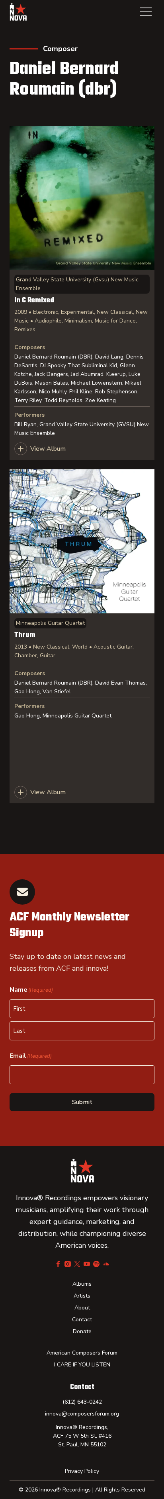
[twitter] (77, 1264)
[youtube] (87, 1264)
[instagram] (67, 1264)
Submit (82, 1102)
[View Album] (82, 293)
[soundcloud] (106, 1264)
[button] (145, 12)
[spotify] (96, 1264)
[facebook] (58, 1264)
